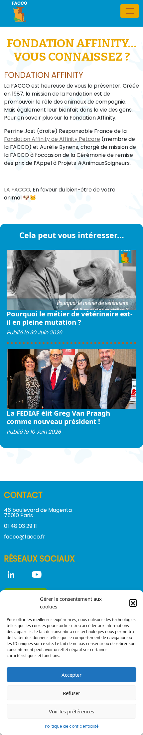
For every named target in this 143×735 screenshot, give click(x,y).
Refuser (71, 693)
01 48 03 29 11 (20, 526)
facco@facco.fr (24, 537)
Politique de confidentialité (71, 726)
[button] (133, 602)
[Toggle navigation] (129, 11)
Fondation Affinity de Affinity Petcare (52, 139)
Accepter (71, 674)
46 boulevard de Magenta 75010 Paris (38, 512)
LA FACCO (17, 189)
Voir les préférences (71, 711)
